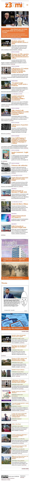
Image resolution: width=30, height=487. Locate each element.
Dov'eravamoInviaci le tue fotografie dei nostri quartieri (12, 278)
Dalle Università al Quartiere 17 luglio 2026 (19, 191)
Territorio (19, 406)
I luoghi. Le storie (20, 338)
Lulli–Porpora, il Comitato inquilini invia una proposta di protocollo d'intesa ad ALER (19, 70)
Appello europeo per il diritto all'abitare (18, 392)
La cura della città (20, 438)
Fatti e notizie (20, 349)
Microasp (22, 477)
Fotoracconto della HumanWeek (12, 328)
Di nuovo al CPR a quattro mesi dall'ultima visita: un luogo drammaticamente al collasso (20, 56)
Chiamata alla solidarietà (19, 165)
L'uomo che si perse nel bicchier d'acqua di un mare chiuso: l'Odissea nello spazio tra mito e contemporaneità (19, 415)
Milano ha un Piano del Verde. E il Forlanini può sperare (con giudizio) (20, 457)
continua (19, 36)
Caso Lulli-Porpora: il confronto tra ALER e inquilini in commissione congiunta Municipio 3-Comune (19, 140)
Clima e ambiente (20, 460)
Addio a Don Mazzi (16, 424)
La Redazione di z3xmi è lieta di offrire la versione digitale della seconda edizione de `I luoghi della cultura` (14, 259)
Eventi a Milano (20, 371)
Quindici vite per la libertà (18, 369)
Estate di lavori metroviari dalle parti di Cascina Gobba (19, 179)
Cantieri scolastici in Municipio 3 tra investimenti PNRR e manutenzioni (18, 98)
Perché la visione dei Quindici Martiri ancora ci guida (19, 42)
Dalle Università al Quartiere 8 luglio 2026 (18, 226)
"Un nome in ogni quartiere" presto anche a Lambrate (19, 84)
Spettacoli (19, 418)
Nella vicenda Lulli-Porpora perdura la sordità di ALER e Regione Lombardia (20, 112)
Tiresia (4, 283)
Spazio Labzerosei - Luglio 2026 (19, 152)
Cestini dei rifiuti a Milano (19, 204)
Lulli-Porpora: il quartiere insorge (19, 125)
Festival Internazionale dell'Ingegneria (18, 216)
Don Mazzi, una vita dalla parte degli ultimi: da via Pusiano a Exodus (14, 30)
